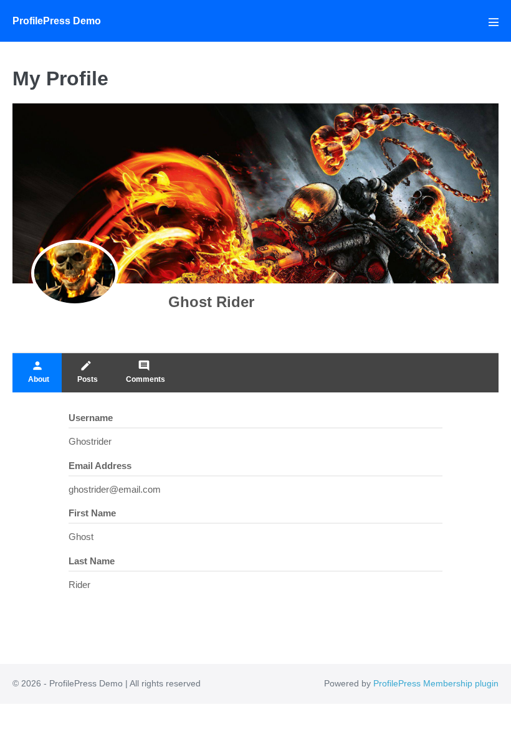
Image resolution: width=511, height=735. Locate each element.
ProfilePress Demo (56, 21)
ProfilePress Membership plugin (436, 683)
